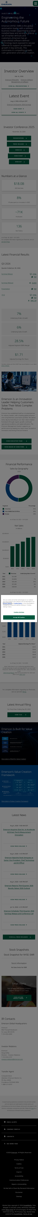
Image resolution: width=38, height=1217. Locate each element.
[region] (19, 608)
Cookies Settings (19, 612)
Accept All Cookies (19, 617)
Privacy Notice (7, 603)
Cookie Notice (18, 603)
